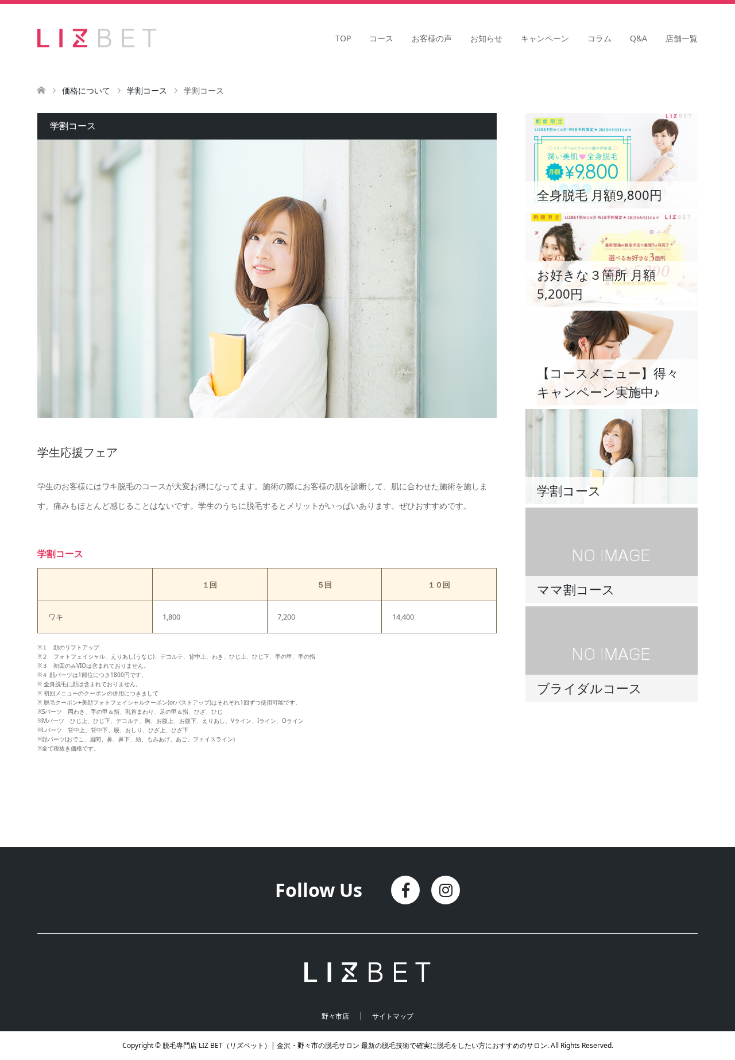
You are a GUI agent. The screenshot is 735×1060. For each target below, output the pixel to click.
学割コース (147, 90)
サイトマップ (392, 1016)
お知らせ (486, 38)
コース (381, 38)
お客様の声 (432, 38)
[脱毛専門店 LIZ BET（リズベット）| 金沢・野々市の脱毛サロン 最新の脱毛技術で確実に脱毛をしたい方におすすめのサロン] (156, 38)
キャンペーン (545, 38)
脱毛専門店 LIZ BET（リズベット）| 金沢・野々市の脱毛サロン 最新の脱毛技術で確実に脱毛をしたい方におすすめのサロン (355, 1045)
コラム (599, 38)
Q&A (638, 38)
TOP (343, 38)
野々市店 (335, 1016)
